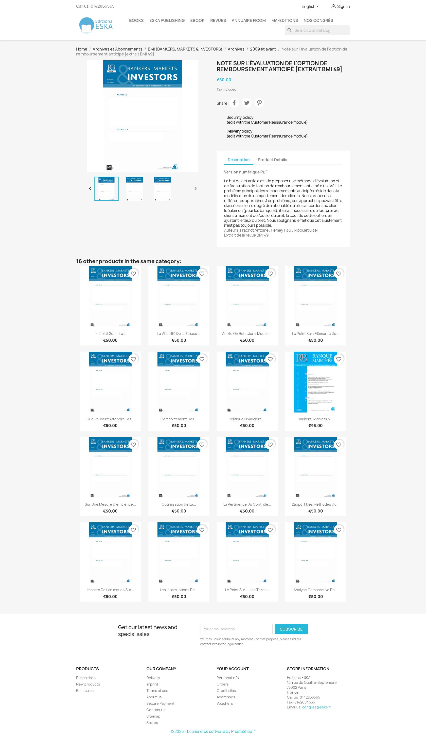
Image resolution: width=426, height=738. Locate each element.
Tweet (247, 103)
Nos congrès (318, 20)
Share (234, 103)
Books (136, 20)
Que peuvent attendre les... (110, 419)
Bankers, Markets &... (315, 419)
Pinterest (259, 103)
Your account (233, 668)
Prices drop (86, 677)
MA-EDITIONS (284, 20)
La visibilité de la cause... (178, 333)
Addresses (226, 697)
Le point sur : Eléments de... (315, 333)
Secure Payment (160, 703)
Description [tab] (239, 159)
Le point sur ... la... (110, 333)
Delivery (153, 677)
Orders (223, 684)
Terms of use (157, 690)
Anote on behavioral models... (247, 333)
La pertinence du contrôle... (247, 504)
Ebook (197, 20)
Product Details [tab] (272, 159)
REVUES (218, 20)
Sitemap (153, 716)
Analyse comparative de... (316, 589)
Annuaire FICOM (249, 20)
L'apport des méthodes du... (315, 504)
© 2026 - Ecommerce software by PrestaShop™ (213, 731)
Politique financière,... (247, 419)
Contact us (155, 709)
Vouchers (225, 703)
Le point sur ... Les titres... (247, 589)
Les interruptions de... (179, 589)
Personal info (228, 677)
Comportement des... (178, 419)
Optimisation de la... (179, 504)
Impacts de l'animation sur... (110, 589)
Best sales (85, 690)
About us (154, 697)
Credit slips (226, 690)
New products (88, 684)
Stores (152, 722)
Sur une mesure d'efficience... (110, 504)
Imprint (152, 684)
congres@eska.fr (316, 707)
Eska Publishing (167, 20)
